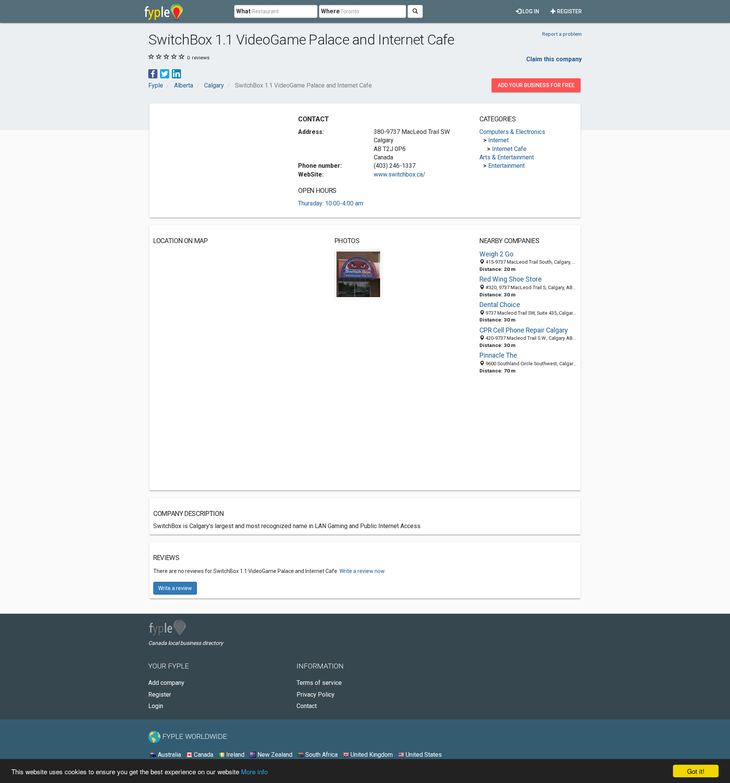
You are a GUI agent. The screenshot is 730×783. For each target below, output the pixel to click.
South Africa (321, 754)
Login (155, 706)
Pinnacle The (498, 355)
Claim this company (554, 59)
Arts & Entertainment (506, 157)
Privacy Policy (316, 694)
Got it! (696, 771)
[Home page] (164, 11)
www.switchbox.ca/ (399, 174)
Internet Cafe (509, 149)
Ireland (234, 754)
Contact (307, 706)
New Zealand (274, 754)
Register (569, 11)
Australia (168, 754)
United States (423, 754)
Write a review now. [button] (363, 571)
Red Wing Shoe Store (510, 279)
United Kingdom (371, 754)
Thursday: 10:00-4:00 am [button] (330, 203)
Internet (498, 140)
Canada (202, 754)
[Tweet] (164, 73)
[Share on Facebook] (152, 73)
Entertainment (506, 165)
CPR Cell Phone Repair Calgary (523, 330)
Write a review (175, 588)
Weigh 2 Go (496, 254)
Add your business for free (536, 85)
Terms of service (319, 682)
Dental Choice (499, 305)
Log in (530, 11)
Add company (166, 682)
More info (254, 771)
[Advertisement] (217, 160)
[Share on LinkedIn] (176, 73)
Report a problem (562, 34)
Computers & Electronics (512, 131)
